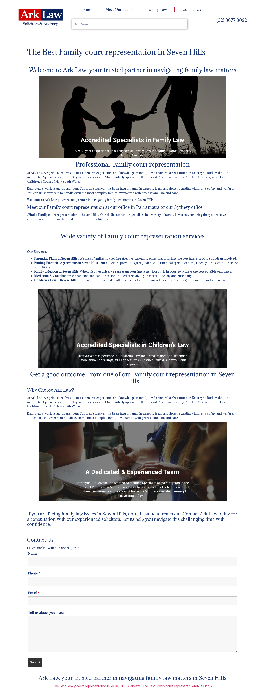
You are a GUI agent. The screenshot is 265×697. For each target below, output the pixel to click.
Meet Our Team (118, 9)
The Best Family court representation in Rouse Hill (88, 686)
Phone (34, 573)
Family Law (157, 9)
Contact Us (191, 9)
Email (33, 593)
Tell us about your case (47, 612)
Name (33, 553)
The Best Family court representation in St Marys (177, 686)
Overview (133, 686)
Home (84, 9)
